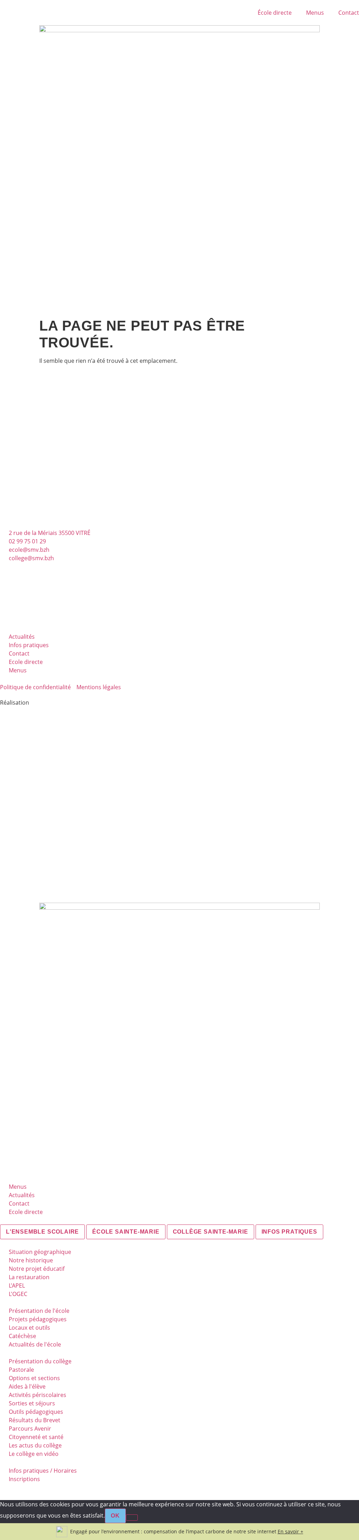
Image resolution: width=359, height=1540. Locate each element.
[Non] (132, 1517)
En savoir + (290, 1531)
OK (115, 1516)
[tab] (42, 1231)
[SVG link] (179, 795)
